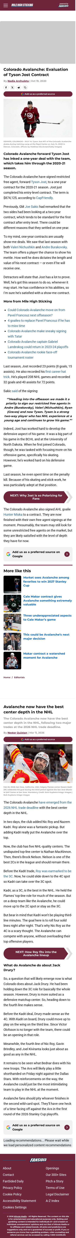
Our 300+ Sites (56, 1175)
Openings (52, 1168)
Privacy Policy (12, 1188)
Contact (8, 1175)
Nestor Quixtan (17, 732)
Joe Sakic (32, 206)
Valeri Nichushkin (23, 247)
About (7, 1168)
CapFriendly (44, 198)
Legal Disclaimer (57, 1194)
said (15, 391)
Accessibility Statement (19, 1201)
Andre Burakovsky (54, 247)
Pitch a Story (54, 1181)
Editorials (19, 677)
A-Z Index (52, 1201)
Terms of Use (55, 1188)
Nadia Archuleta (18, 81)
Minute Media (20, 1216)
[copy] (25, 87)
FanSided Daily (13, 1181)
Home (7, 677)
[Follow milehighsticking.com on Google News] (67, 554)
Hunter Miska (13, 514)
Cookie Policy (12, 1194)
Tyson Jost (38, 182)
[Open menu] (6, 5)
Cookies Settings (15, 1207)
